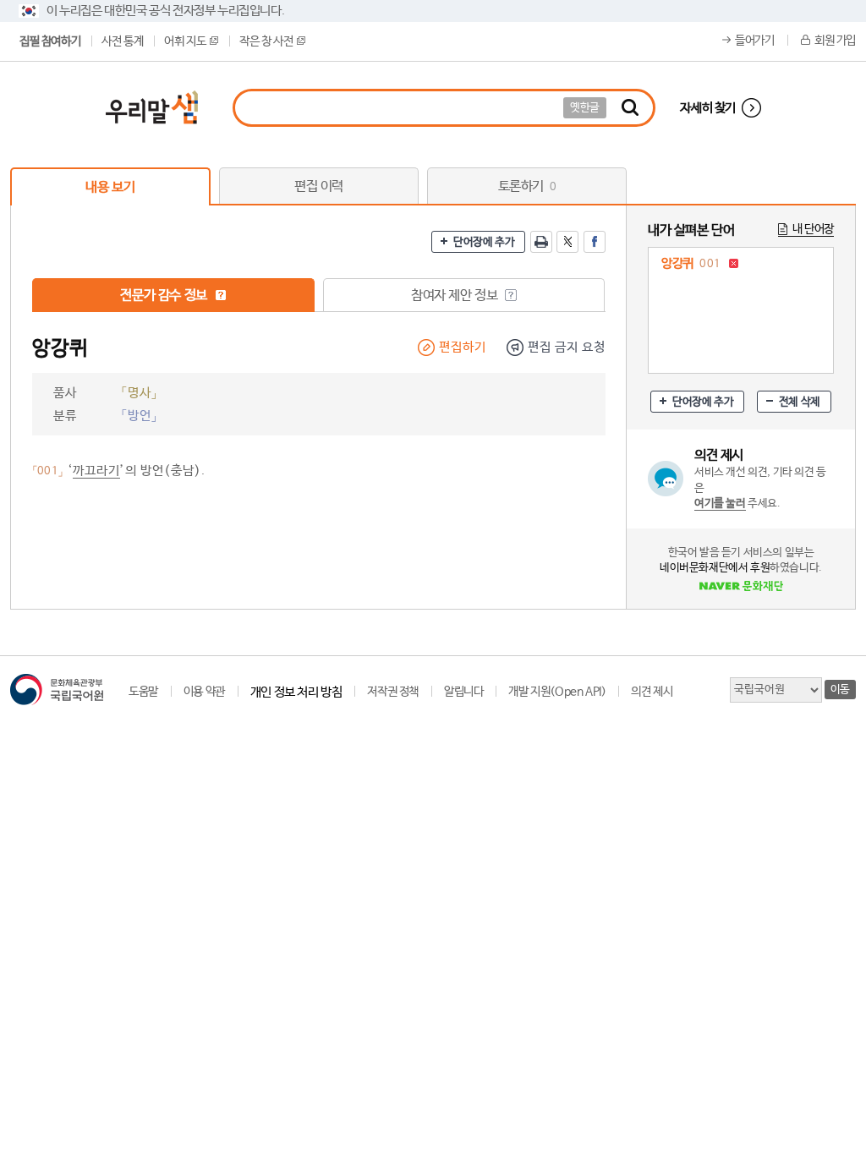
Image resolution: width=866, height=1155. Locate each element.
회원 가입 (835, 40)
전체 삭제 (799, 402)
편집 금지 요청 (567, 347)
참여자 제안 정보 (456, 295)
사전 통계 (122, 41)
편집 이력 (318, 186)
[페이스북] (595, 242)
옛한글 (585, 107)
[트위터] (567, 242)
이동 (840, 689)
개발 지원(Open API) (557, 691)
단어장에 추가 (483, 242)
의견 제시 (651, 691)
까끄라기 (96, 470)
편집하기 (462, 347)
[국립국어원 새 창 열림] (56, 689)
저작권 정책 (393, 691)
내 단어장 (813, 229)
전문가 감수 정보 (165, 295)
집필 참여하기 (49, 41)
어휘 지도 (185, 41)
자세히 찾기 (708, 108)
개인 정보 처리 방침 (296, 692)
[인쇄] (541, 242)
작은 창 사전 (266, 41)
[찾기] (630, 108)
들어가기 (754, 40)
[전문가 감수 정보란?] (221, 295)
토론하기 (527, 186)
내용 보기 (109, 187)
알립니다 (463, 691)
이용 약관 (204, 691)
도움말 (143, 691)
